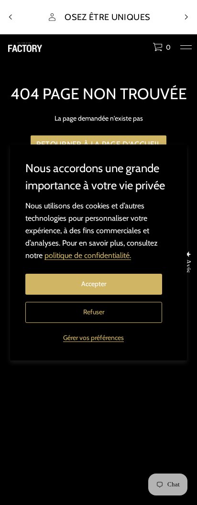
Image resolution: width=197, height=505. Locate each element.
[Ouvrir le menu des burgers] (186, 47)
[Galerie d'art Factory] (25, 47)
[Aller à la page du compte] (142, 49)
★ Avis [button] (188, 262)
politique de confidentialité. (87, 255)
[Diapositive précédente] (10, 17)
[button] (161, 47)
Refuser (93, 312)
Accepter (93, 283)
